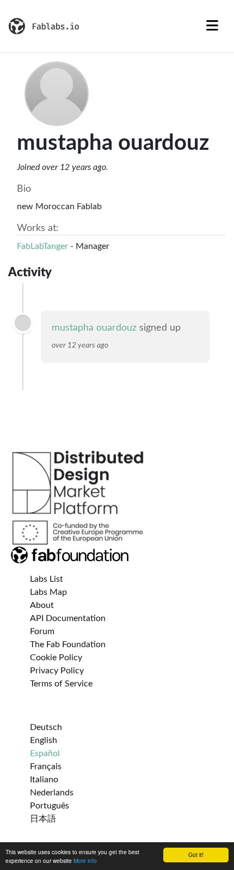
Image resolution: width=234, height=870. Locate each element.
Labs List (46, 579)
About (42, 605)
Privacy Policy (57, 670)
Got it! (196, 854)
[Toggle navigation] (212, 26)
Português (49, 805)
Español (45, 753)
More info (85, 860)
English (43, 740)
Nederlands (51, 792)
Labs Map (48, 592)
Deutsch (46, 727)
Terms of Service (61, 683)
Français (45, 766)
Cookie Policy (56, 657)
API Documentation (68, 618)
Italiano (44, 779)
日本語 (43, 818)
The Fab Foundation (68, 644)
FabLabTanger (42, 246)
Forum (42, 631)
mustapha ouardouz (94, 328)
